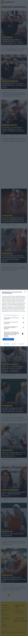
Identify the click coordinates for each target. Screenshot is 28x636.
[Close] (25, 292)
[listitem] (14, 315)
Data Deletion (6, 343)
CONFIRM (8, 339)
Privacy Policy (21, 343)
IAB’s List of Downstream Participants (15, 311)
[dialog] (14, 318)
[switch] (23, 318)
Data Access (14, 343)
